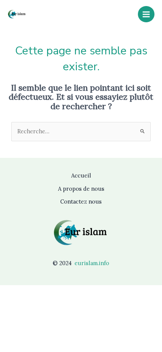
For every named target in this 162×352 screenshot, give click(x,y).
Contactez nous (81, 201)
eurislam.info (92, 263)
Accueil (81, 175)
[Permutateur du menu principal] (146, 14)
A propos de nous (81, 188)
